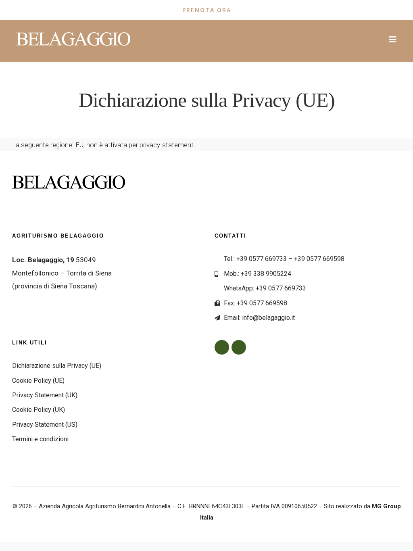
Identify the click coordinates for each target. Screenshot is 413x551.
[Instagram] (239, 347)
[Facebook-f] (222, 347)
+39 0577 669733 (261, 259)
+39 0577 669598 (319, 259)
